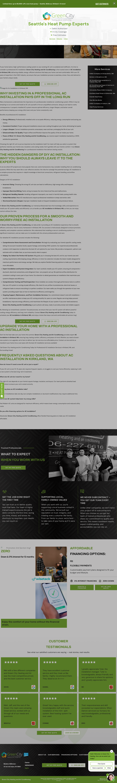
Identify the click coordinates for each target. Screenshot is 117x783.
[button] (114, 3)
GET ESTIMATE (101, 4)
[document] (58, 391)
